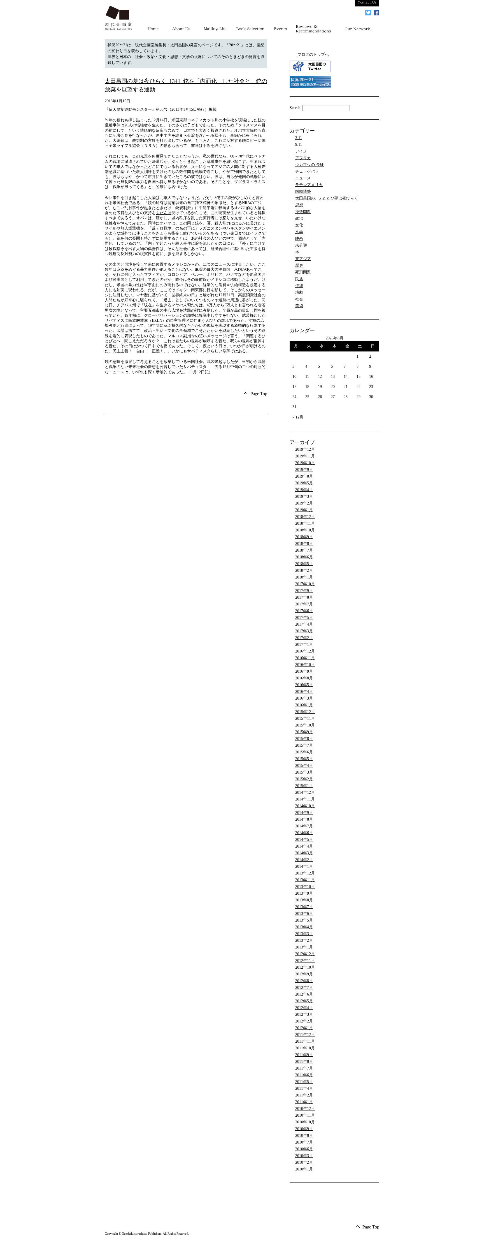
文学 (299, 232)
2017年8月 (304, 597)
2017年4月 (304, 624)
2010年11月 (305, 1115)
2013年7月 (304, 907)
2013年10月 (305, 887)
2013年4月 (304, 927)
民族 (299, 279)
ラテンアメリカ (309, 185)
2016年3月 (304, 698)
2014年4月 (304, 846)
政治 (299, 218)
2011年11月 (305, 1041)
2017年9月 (304, 591)
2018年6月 (304, 557)
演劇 (299, 292)
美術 (299, 306)
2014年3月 (304, 853)
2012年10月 (305, 967)
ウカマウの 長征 (309, 165)
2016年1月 (304, 705)
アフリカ (303, 158)
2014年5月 (304, 839)
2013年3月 (304, 934)
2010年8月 (304, 1135)
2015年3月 (304, 772)
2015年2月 (304, 779)
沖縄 (299, 286)
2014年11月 (305, 799)
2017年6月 (304, 611)
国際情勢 (303, 191)
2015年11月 (305, 718)
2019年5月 (304, 483)
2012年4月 (304, 1008)
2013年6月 (304, 913)
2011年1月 (304, 1102)
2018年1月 (304, 577)
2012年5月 (304, 1001)
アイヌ (301, 151)
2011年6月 (304, 1075)
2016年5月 (304, 685)
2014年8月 (304, 819)
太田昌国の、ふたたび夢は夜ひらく (326, 198)
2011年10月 (305, 1048)
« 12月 (297, 417)
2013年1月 (304, 947)
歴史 (299, 265)
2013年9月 (304, 893)
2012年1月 (304, 1028)
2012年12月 (305, 954)
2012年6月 (304, 994)
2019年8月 (304, 476)
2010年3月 (304, 1156)
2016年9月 (304, 671)
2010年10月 (305, 1122)
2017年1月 (304, 644)
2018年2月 (304, 570)
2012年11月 (305, 961)
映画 (299, 239)
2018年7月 (304, 550)
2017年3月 (304, 631)
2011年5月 (304, 1082)
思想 (299, 205)
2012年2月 (304, 1021)
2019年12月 (305, 449)
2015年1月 (304, 786)
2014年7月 (304, 826)
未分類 (301, 245)
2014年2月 (304, 860)
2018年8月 (304, 544)
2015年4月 (304, 765)
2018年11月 (305, 523)
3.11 (298, 138)
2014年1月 (304, 866)
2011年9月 (304, 1055)
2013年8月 (304, 900)
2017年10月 (305, 584)
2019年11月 (305, 456)
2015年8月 (304, 739)
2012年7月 (304, 987)
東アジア (303, 259)
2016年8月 (304, 678)
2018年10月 (305, 530)
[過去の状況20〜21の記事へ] (310, 87)
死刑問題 (303, 272)
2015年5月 (304, 759)
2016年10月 (305, 665)
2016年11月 (305, 658)
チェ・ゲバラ (307, 171)
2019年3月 (304, 496)
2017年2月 (304, 638)
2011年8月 (304, 1061)
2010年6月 (304, 1149)
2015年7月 (304, 745)
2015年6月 (304, 752)
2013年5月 (304, 920)
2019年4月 (304, 490)
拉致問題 (303, 212)
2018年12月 (305, 517)
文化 (299, 225)
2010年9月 (304, 1129)
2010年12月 (305, 1109)
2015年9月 (304, 732)
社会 (299, 299)
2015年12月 (305, 712)
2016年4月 (304, 691)
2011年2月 (304, 1095)
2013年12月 (305, 873)
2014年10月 (305, 806)
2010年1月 (304, 1169)
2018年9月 (304, 537)
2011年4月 (304, 1088)
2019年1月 (304, 510)
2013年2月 (304, 940)
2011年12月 (305, 1035)
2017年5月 (304, 617)
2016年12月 (305, 651)
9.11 (298, 144)
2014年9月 (304, 813)
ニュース (303, 178)
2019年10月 (305, 463)
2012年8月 (304, 981)
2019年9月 (304, 470)
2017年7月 (304, 604)
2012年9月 (304, 974)
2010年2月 (304, 1162)
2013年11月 (305, 880)
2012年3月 (304, 1014)
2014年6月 (304, 833)
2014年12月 (305, 792)
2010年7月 (304, 1142)
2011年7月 (304, 1068)
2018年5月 (304, 564)
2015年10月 (305, 725)
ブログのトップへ (313, 54)
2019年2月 (304, 503)
